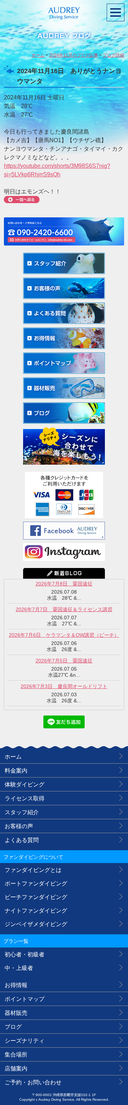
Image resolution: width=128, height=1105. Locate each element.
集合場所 (16, 1055)
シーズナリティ (24, 1041)
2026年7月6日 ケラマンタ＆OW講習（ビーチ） (64, 635)
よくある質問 (22, 840)
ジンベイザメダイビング (36, 924)
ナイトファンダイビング (36, 911)
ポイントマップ (24, 999)
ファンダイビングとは (33, 870)
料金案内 (16, 771)
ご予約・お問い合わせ (33, 1082)
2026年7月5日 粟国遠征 (64, 660)
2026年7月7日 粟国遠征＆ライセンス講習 (64, 609)
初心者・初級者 (24, 954)
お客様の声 (19, 826)
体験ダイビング (24, 784)
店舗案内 (16, 1068)
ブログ (13, 1027)
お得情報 (16, 985)
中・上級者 (19, 968)
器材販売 (16, 1013)
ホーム (13, 757)
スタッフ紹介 (22, 812)
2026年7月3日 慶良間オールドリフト (64, 686)
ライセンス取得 (24, 798)
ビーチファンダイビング (36, 897)
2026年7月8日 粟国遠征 (64, 584)
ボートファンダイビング (36, 884)
